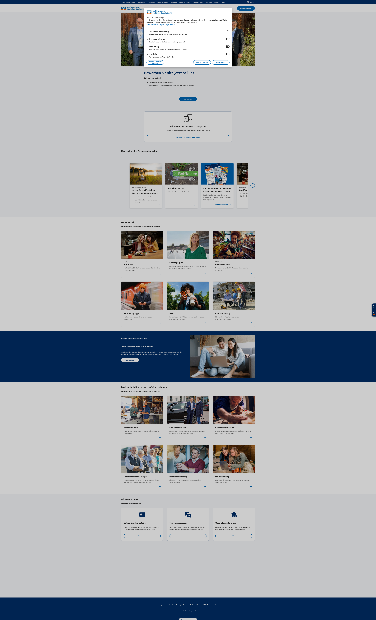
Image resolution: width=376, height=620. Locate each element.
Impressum (169, 25)
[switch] (228, 39)
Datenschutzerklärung (154, 25)
